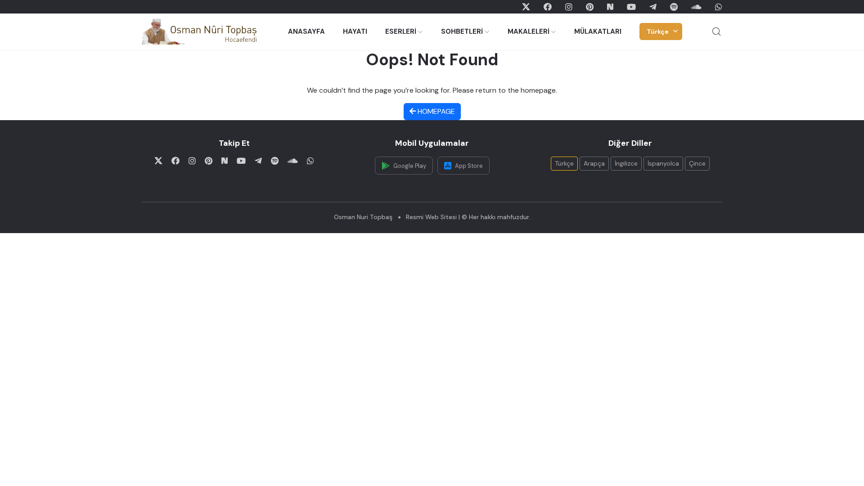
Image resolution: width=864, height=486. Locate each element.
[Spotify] (674, 7)
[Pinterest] (590, 7)
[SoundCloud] (696, 7)
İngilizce (626, 163)
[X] (526, 7)
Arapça (594, 163)
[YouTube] (631, 7)
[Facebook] (548, 7)
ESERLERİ (400, 31)
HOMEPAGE (435, 111)
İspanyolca (663, 163)
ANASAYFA (306, 31)
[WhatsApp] (718, 7)
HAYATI (355, 31)
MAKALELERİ (528, 31)
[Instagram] (568, 7)
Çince (697, 163)
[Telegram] (653, 7)
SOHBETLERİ (462, 31)
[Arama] (716, 31)
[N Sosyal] (610, 7)
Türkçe (658, 31)
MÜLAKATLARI (597, 31)
